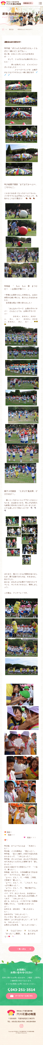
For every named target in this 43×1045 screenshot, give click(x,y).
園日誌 (11, 29)
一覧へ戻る (21, 949)
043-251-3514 (21, 990)
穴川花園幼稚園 (11, 3)
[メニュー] (40, 3)
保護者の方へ (28, 3)
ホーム (3, 29)
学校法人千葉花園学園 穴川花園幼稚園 (24, 1031)
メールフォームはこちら (24, 996)
